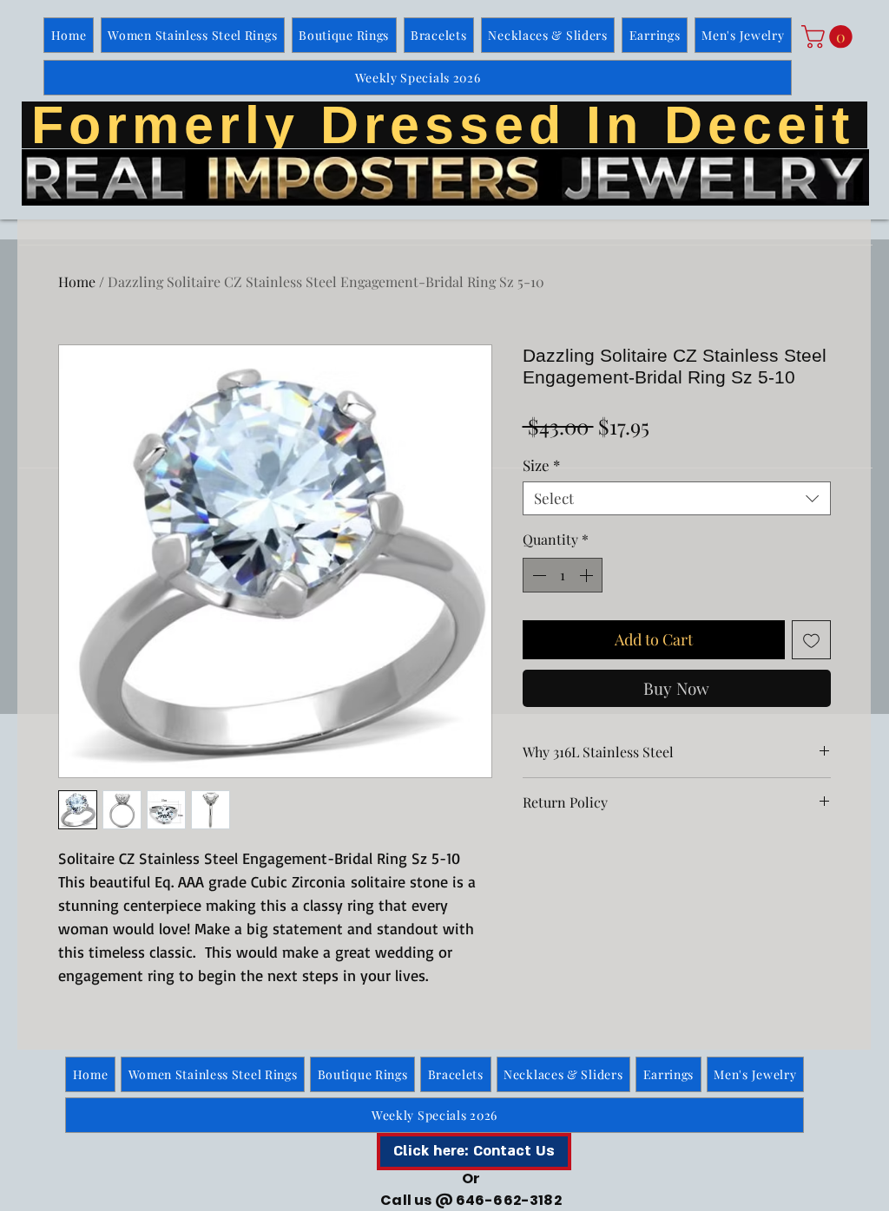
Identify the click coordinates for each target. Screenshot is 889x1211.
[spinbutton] (563, 575)
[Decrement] (537, 575)
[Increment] (588, 575)
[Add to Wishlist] (811, 639)
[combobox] (677, 498)
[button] (829, 37)
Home (76, 281)
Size (541, 465)
